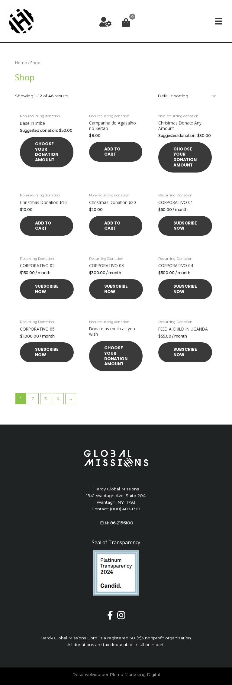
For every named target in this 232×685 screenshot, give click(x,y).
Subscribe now (185, 225)
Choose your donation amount (46, 152)
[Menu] (218, 21)
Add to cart (112, 151)
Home (21, 62)
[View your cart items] (126, 23)
